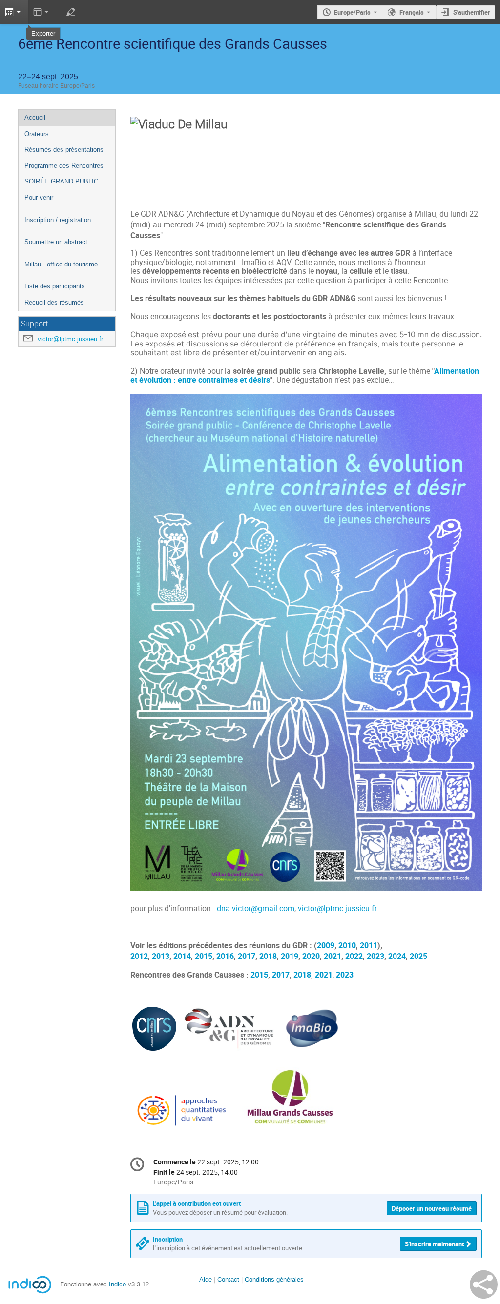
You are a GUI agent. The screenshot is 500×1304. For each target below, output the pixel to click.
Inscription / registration (57, 220)
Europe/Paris (352, 12)
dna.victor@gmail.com (255, 908)
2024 (397, 956)
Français (411, 12)
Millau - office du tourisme (61, 264)
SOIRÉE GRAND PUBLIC (61, 181)
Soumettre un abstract (55, 241)
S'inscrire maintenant (434, 1244)
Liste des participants (54, 286)
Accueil (34, 117)
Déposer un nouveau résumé (432, 1208)
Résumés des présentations (64, 149)
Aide (205, 1279)
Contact (228, 1279)
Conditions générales (274, 1279)
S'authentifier (471, 12)
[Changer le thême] (42, 12)
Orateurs (36, 134)
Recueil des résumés (54, 302)
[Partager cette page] (484, 1284)
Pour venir (38, 197)
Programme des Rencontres (64, 165)
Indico (117, 1284)
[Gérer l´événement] (70, 12)
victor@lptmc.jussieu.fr (70, 339)
